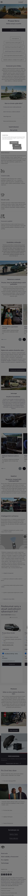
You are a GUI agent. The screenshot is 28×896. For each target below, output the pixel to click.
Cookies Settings (14, 142)
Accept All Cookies (17, 148)
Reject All (17, 145)
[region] (14, 141)
